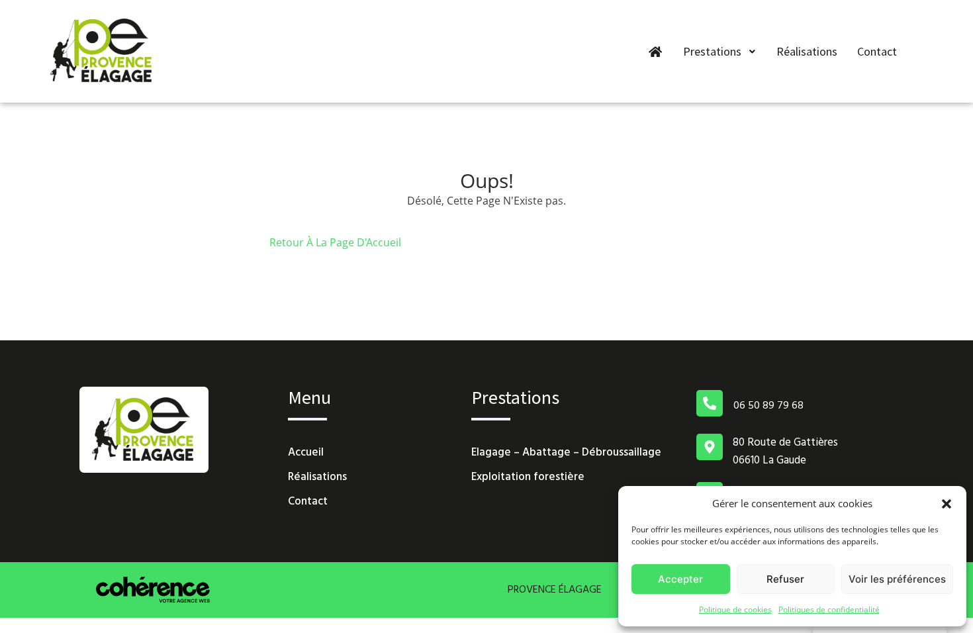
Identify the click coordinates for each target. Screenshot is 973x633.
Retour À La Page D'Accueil (335, 242)
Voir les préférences (897, 579)
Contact (877, 51)
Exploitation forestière (527, 477)
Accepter (680, 579)
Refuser (785, 579)
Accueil (306, 453)
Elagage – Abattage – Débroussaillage (566, 453)
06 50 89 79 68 (768, 406)
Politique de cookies (735, 609)
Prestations (712, 51)
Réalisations (806, 51)
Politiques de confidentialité (829, 609)
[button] (946, 503)
